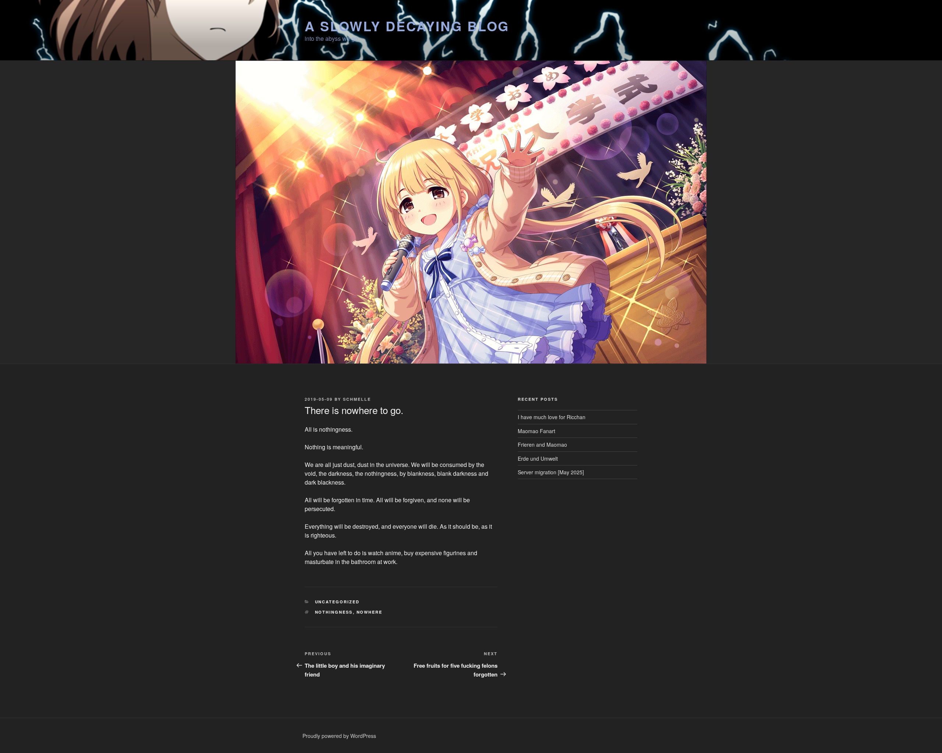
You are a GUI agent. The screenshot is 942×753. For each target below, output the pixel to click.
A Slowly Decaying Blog (407, 25)
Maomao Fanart (536, 431)
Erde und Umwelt (538, 458)
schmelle (357, 399)
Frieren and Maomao (542, 444)
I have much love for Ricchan (551, 417)
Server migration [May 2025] (551, 472)
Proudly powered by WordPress (339, 735)
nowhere (370, 612)
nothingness (334, 612)
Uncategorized (337, 601)
